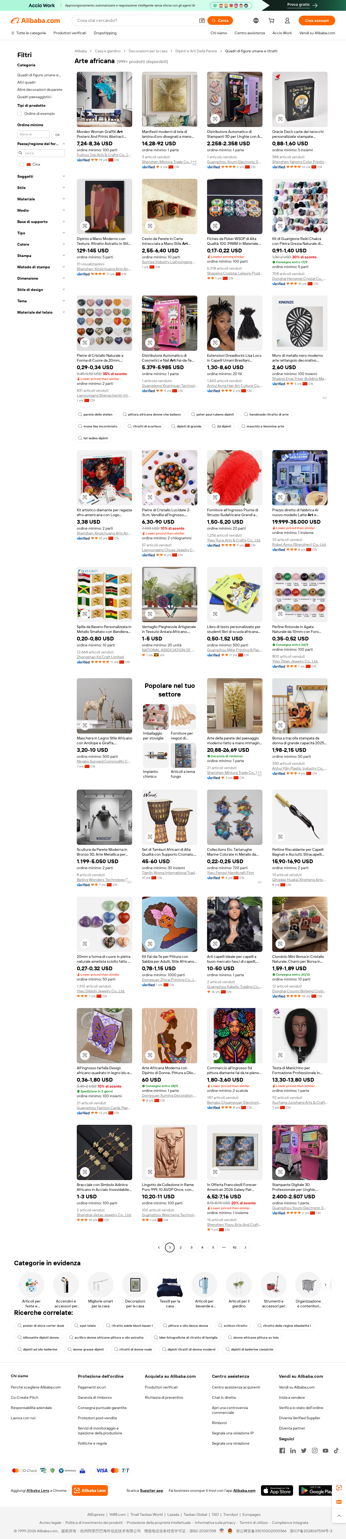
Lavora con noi (23, 1418)
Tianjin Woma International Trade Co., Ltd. (169, 872)
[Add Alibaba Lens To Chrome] (90, 1490)
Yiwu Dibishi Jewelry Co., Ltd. (101, 991)
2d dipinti (224, 426)
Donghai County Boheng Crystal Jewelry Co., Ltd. (300, 991)
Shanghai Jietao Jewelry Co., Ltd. (104, 1215)
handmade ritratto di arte (269, 414)
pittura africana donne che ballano (154, 414)
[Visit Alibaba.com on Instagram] (314, 1450)
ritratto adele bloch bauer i (132, 1326)
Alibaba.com (244, 1490)
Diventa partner (292, 1428)
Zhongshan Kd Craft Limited (100, 657)
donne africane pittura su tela (256, 1337)
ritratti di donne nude (135, 1349)
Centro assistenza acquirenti (236, 1387)
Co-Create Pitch (24, 1397)
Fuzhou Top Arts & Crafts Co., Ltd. (104, 155)
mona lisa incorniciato (100, 426)
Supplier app (151, 1490)
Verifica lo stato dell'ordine (301, 1408)
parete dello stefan (98, 414)
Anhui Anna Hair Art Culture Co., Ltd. (234, 385)
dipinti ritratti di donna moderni (191, 1349)
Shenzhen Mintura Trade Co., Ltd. (169, 162)
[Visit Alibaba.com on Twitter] (304, 1450)
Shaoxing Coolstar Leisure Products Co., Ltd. (234, 273)
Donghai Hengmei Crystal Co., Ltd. (300, 278)
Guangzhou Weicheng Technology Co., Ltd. (169, 1215)
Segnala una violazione (230, 1443)
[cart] (272, 21)
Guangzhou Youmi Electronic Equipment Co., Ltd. (234, 162)
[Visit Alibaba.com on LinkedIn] (293, 1450)
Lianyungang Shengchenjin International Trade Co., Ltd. (104, 395)
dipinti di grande (189, 426)
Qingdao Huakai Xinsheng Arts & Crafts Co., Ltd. (300, 880)
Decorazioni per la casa (148, 51)
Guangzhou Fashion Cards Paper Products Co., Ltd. (104, 1108)
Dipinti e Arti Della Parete (196, 51)
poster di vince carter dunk (43, 1326)
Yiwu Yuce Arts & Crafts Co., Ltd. (234, 540)
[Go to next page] (245, 1247)
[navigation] (41, 649)
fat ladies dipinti (96, 438)
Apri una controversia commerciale (230, 1410)
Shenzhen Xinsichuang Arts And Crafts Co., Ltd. (104, 269)
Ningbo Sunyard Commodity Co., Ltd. (104, 761)
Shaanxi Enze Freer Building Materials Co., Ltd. (300, 378)
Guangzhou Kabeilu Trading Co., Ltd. (234, 987)
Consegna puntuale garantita (102, 1408)
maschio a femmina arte (265, 426)
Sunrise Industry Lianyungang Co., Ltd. (169, 262)
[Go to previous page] (159, 1247)
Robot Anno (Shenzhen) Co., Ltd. (299, 544)
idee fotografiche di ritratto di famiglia (188, 1337)
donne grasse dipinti (88, 1349)
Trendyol (230, 1514)
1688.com (117, 1514)
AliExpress (96, 1514)
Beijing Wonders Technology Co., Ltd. (104, 880)
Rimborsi (219, 1423)
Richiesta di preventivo (164, 1397)
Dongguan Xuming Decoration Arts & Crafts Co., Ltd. (169, 1095)
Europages (251, 1514)
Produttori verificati (161, 1387)
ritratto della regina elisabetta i (287, 1326)
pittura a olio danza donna (188, 1326)
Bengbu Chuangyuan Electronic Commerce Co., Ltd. (234, 1102)
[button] (202, 20)
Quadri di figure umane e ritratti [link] (251, 51)
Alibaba (81, 51)
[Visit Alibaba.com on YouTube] (325, 1450)
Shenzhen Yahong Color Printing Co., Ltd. (300, 162)
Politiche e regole (92, 1443)
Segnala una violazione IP (233, 1433)
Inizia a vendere (292, 1397)
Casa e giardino (108, 51)
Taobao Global (195, 1514)
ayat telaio (88, 1326)
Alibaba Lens (37, 1490)
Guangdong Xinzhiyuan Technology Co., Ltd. (169, 385)
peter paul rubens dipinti (215, 414)
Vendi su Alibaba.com (297, 1387)
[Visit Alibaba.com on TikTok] (336, 1450)
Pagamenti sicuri (92, 1387)
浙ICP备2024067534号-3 (311, 1531)
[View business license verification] (221, 1531)
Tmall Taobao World (146, 1514)
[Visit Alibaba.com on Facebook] (282, 1450)
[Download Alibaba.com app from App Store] (277, 1490)
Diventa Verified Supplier (299, 1418)
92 (235, 1247)
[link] (339, 1488)
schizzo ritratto (235, 1326)
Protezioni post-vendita (97, 1418)
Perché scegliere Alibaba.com (36, 1387)
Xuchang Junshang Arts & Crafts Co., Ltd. (300, 1102)
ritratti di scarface (147, 426)
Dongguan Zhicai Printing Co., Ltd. (169, 980)
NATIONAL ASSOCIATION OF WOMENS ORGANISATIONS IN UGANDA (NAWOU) (169, 650)
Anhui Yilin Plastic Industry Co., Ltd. (300, 768)
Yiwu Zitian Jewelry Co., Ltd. (295, 661)
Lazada (173, 1514)
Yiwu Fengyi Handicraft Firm (230, 872)
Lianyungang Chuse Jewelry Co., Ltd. (169, 550)
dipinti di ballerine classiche (252, 1349)
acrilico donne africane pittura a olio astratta (109, 1337)
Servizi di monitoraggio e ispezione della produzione (100, 1430)
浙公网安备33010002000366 (261, 1531)
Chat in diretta (224, 1397)
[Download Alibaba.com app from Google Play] (317, 1490)
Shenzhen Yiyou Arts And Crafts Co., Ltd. (234, 1224)
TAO (215, 1514)
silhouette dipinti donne (41, 1337)
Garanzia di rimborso (95, 1397)
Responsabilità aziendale (31, 1408)
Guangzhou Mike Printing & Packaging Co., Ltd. (234, 650)
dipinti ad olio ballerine (40, 1349)
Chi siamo (19, 1376)
